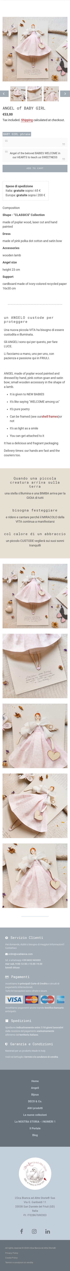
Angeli (35, 1087)
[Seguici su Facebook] (21, 1232)
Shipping (27, 120)
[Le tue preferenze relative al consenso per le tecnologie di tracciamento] (64, 1265)
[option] (18, 93)
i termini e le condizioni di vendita (41, 1057)
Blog (35, 1135)
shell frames (50, 416)
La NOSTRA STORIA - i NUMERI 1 (35, 1121)
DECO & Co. (35, 1101)
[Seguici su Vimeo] (47, 1232)
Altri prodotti (35, 1108)
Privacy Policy (11, 1253)
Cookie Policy (11, 1258)
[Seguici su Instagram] (34, 1232)
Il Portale (35, 1128)
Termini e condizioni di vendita (19, 1262)
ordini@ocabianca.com (20, 954)
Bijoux (35, 1094)
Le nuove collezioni (35, 1114)
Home (35, 1081)
